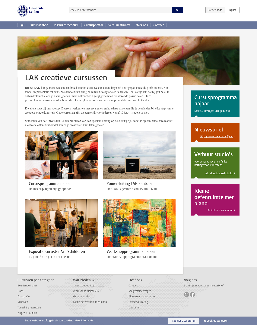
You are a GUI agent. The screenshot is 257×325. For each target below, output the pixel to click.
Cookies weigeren (217, 321)
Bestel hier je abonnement (220, 210)
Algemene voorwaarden (142, 296)
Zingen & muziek (27, 313)
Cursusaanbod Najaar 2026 (88, 285)
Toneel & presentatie (29, 307)
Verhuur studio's (119, 25)
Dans (20, 291)
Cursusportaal (93, 25)
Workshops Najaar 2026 (87, 291)
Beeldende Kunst (27, 285)
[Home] (22, 25)
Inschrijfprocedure (66, 25)
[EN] (232, 10)
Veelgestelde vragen (139, 291)
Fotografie (23, 296)
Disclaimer (134, 307)
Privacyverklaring (138, 302)
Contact (158, 25)
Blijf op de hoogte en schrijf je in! (216, 136)
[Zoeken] (177, 10)
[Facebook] (192, 294)
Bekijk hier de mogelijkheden (219, 173)
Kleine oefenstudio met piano (90, 302)
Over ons (142, 25)
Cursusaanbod (39, 25)
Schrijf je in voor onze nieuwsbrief (204, 285)
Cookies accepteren (183, 321)
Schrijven (22, 302)
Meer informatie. (84, 320)
